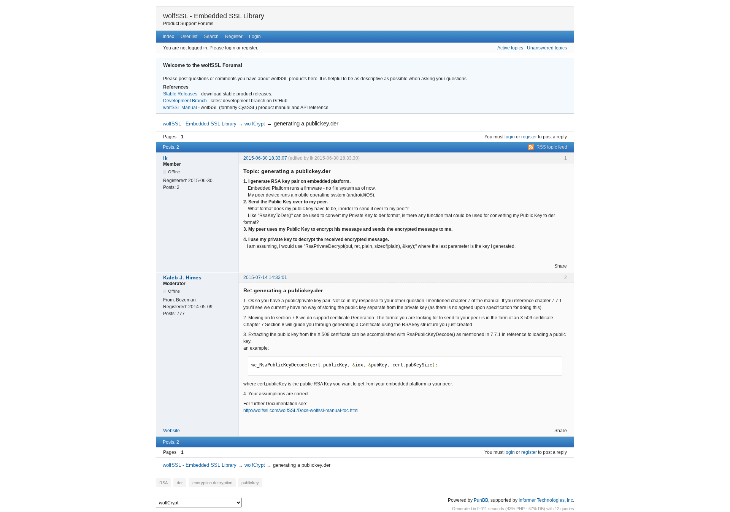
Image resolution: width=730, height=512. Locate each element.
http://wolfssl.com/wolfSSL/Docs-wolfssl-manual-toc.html (301, 410)
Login (255, 36)
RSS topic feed (551, 147)
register (529, 136)
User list (189, 36)
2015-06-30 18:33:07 (265, 158)
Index (168, 36)
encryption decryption (212, 482)
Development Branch (185, 100)
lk (165, 158)
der (180, 482)
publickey (250, 482)
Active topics (510, 48)
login (510, 136)
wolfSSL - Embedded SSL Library (213, 16)
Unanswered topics (547, 48)
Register (234, 36)
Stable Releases (180, 94)
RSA (163, 482)
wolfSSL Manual (180, 107)
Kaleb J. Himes (182, 277)
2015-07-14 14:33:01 (265, 277)
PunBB (481, 500)
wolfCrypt (254, 124)
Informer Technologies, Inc (546, 500)
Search (211, 36)
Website (171, 430)
